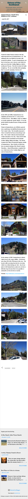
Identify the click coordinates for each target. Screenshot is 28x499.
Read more (23, 448)
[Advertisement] (14, 415)
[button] (26, 15)
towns (13, 368)
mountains (7, 368)
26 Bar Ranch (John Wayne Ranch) (11, 435)
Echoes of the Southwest (14, 3)
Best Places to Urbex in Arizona (10, 470)
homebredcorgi (17, 493)
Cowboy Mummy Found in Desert (11, 453)
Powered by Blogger (15, 490)
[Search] (26, 3)
